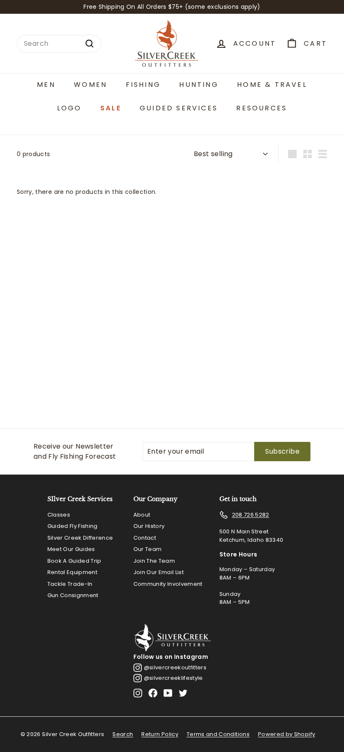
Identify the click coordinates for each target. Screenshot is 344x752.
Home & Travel (272, 84)
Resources (261, 108)
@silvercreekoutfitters (175, 667)
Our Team (147, 549)
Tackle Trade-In (70, 584)
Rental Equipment (72, 572)
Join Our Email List (158, 572)
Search (122, 734)
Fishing (143, 84)
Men (46, 84)
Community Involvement (168, 584)
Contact (144, 538)
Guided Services (179, 108)
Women (90, 84)
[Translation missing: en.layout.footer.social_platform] (137, 693)
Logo (69, 108)
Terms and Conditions (218, 734)
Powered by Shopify (286, 734)
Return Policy (159, 734)
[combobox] (59, 43)
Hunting (198, 84)
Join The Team (154, 561)
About (142, 515)
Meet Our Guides (71, 549)
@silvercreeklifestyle (173, 678)
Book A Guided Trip (74, 561)
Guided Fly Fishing (72, 526)
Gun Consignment (73, 595)
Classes (58, 515)
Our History (149, 526)
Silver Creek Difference (80, 538)
